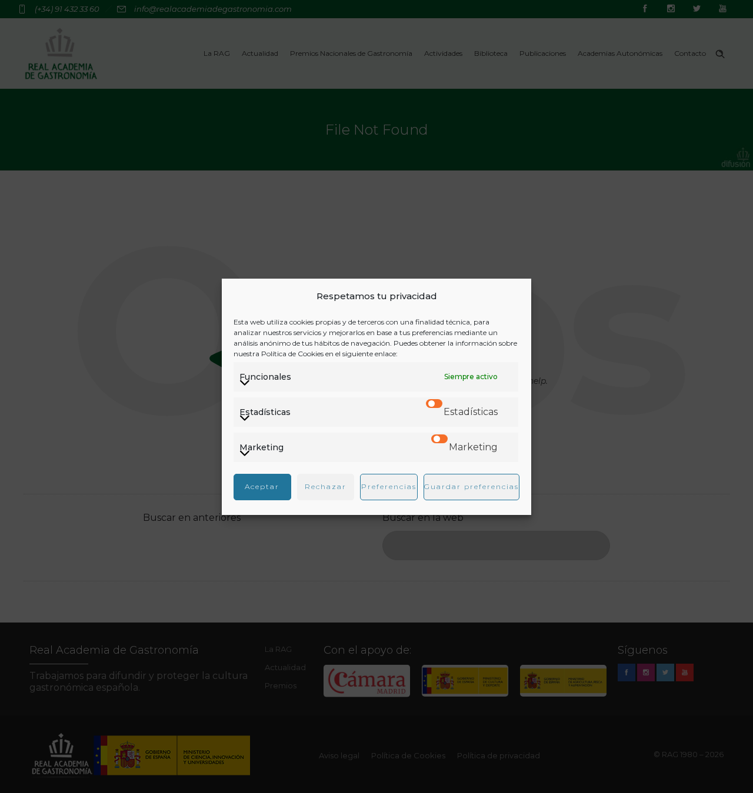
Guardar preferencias (471, 486)
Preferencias (389, 486)
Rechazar (325, 486)
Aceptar (262, 486)
